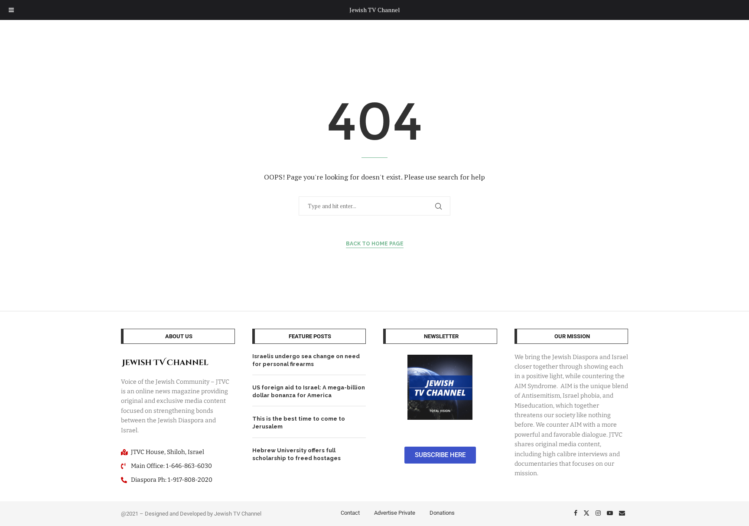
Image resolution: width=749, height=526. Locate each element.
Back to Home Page (375, 244)
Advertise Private (394, 513)
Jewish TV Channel (374, 10)
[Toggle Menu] (11, 10)
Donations (442, 513)
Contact (350, 513)
